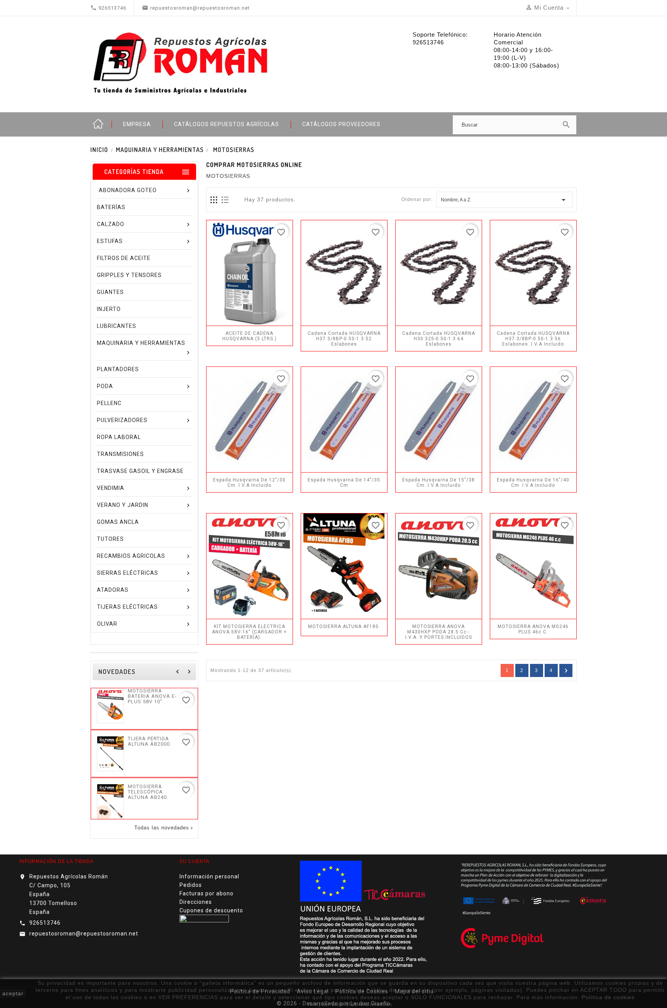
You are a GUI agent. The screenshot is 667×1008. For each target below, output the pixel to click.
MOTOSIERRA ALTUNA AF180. (344, 626)
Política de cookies (608, 997)
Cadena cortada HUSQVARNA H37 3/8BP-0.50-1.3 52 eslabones (344, 339)
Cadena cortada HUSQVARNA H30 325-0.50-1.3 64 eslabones (438, 339)
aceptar (13, 993)
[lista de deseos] (233, 321)
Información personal (209, 876)
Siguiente (566, 671)
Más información (369, 1004)
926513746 (45, 923)
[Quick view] (267, 321)
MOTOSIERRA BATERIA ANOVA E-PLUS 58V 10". (152, 696)
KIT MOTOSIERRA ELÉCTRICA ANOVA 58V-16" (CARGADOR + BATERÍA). (249, 632)
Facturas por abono (206, 893)
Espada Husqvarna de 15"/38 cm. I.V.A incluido (438, 482)
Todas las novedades (164, 828)
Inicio (98, 124)
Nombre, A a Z (504, 199)
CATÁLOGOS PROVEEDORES (341, 124)
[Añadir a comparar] (250, 321)
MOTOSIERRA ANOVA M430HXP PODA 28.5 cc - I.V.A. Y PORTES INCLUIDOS (438, 632)
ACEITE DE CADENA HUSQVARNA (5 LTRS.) (249, 336)
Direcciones (195, 902)
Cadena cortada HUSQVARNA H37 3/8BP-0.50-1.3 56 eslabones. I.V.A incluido (533, 339)
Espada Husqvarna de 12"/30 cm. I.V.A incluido (249, 482)
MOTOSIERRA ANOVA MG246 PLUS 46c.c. (533, 629)
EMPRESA (137, 124)
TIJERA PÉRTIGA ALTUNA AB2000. (149, 741)
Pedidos (190, 885)
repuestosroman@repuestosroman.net (83, 933)
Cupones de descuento (211, 910)
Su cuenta (194, 861)
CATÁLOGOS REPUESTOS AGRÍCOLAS (226, 124)
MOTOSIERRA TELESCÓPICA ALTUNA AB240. (148, 792)
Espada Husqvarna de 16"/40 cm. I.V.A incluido (533, 482)
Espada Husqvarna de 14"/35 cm (344, 482)
